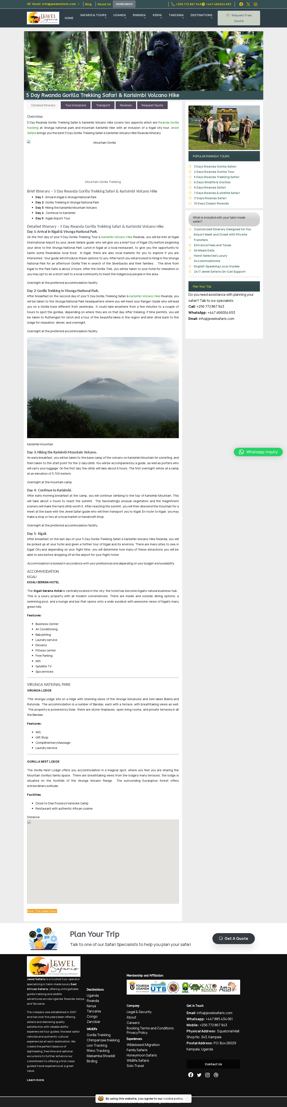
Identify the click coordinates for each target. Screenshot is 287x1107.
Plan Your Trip (202, 286)
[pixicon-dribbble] (216, 1075)
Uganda (58, 999)
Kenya (80, 999)
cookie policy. (173, 1098)
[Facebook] (241, 4)
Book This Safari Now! (42, 911)
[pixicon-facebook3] (191, 1075)
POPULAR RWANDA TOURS (211, 156)
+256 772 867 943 (188, 4)
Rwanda (69, 999)
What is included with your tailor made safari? (219, 219)
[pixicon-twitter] (199, 1075)
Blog (88, 4)
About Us (104, 4)
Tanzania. (39, 1003)
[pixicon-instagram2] (207, 1075)
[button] (258, 452)
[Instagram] (255, 4)
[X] (248, 4)
